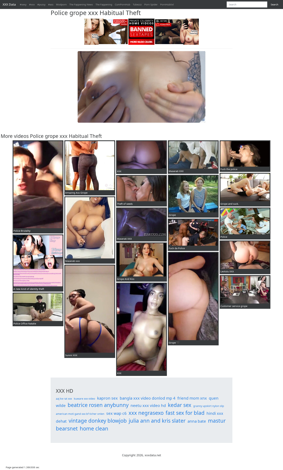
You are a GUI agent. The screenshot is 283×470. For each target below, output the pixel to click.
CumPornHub (122, 4)
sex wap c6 (116, 413)
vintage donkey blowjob (98, 420)
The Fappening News (81, 4)
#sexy (23, 4)
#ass (50, 4)
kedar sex (179, 404)
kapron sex (107, 398)
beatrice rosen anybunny (98, 404)
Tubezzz (137, 4)
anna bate (197, 421)
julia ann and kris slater (157, 420)
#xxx (32, 4)
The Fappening (103, 4)
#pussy (41, 4)
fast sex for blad (185, 412)
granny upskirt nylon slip (208, 406)
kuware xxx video (84, 398)
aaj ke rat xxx (64, 398)
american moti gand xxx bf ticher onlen (80, 414)
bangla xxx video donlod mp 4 (147, 398)
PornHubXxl (167, 4)
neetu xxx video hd (148, 405)
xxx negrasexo (146, 412)
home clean (94, 428)
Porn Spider (151, 4)
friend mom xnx (192, 398)
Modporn (61, 4)
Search (274, 4)
